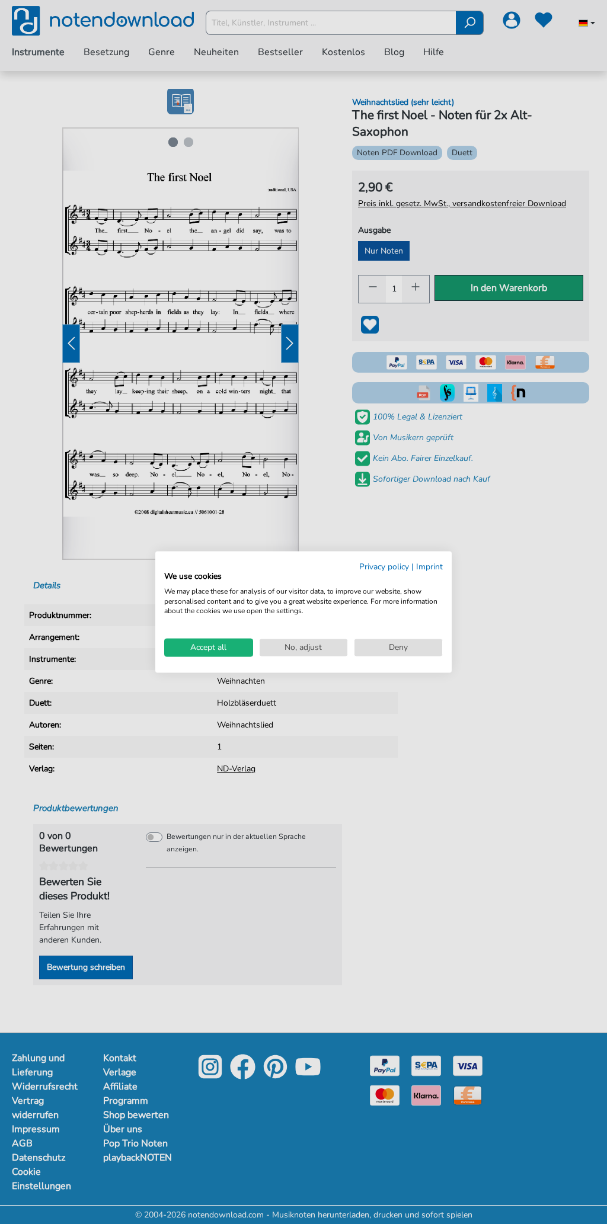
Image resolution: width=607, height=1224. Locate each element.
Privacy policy (384, 566)
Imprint (429, 566)
